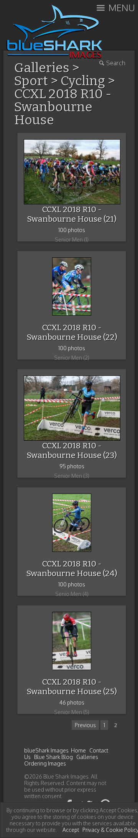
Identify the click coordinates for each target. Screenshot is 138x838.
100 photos (71, 230)
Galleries (87, 757)
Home (78, 750)
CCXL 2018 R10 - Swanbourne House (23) (71, 450)
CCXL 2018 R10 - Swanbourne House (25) (71, 686)
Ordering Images (45, 763)
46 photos (71, 702)
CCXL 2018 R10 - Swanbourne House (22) (71, 332)
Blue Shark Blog (53, 757)
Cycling (83, 81)
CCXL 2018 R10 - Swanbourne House (63, 107)
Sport (31, 81)
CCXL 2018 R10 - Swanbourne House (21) (72, 214)
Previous (85, 725)
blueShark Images (46, 750)
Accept (70, 829)
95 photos (71, 466)
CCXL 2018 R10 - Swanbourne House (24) (71, 568)
